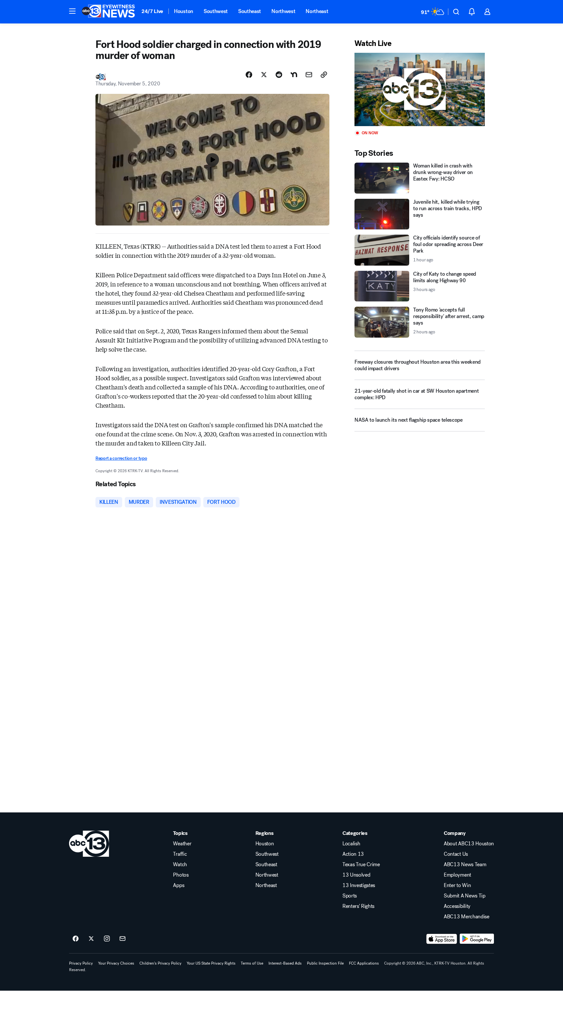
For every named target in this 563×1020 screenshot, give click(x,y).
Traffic (180, 854)
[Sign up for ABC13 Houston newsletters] (122, 938)
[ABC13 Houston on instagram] (106, 938)
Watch (180, 864)
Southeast (249, 11)
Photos (180, 875)
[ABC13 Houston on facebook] (75, 938)
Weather (182, 843)
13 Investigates (358, 885)
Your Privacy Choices (116, 963)
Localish (351, 843)
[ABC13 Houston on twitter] (91, 938)
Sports (349, 895)
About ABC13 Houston (469, 843)
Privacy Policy (81, 963)
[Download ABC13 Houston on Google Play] (477, 939)
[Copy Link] (323, 74)
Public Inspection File (325, 963)
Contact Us (456, 854)
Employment (457, 875)
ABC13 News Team (465, 864)
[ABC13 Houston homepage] (108, 12)
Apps (178, 885)
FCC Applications (364, 963)
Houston (183, 11)
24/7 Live (152, 11)
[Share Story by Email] (308, 74)
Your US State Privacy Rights (211, 963)
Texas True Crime (361, 864)
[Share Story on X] (263, 74)
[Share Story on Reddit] (278, 74)
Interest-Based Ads (285, 963)
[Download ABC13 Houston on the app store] (441, 939)
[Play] (419, 89)
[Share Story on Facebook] (248, 74)
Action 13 (353, 854)
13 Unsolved (356, 875)
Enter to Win (457, 885)
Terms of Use (252, 963)
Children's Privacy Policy (160, 963)
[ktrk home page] (89, 844)
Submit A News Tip (464, 895)
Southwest (216, 11)
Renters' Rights (358, 906)
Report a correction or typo (121, 458)
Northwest (283, 11)
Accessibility (457, 906)
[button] (72, 11)
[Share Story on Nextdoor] (293, 74)
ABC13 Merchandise (466, 916)
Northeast (317, 11)
